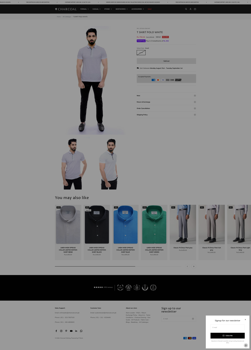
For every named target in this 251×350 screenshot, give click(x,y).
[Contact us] (246, 345)
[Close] (245, 320)
